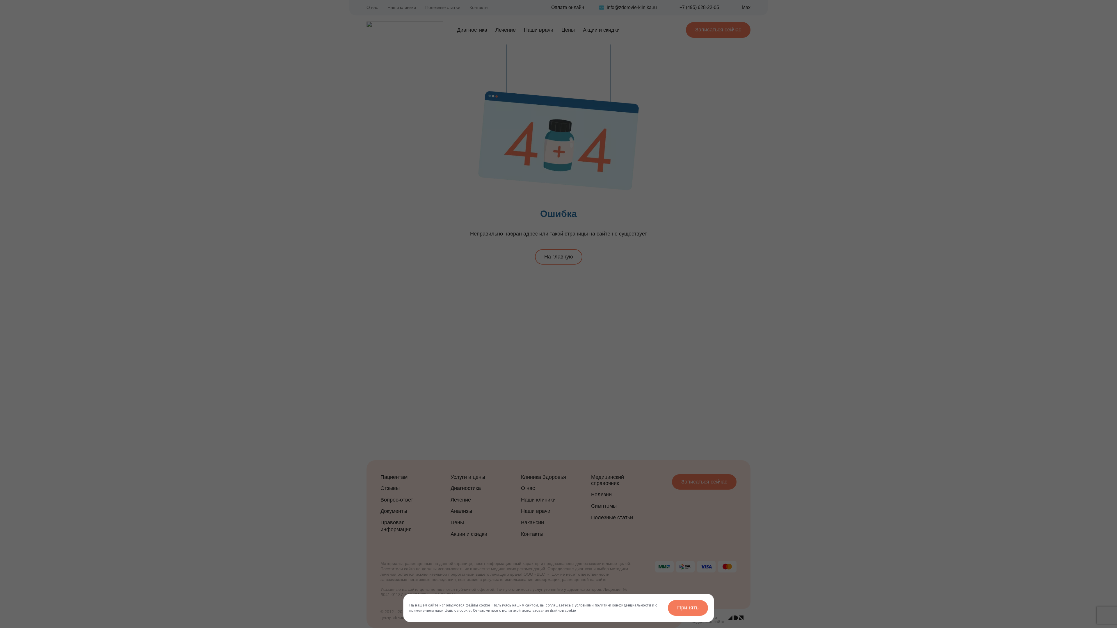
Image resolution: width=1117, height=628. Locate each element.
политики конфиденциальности (623, 605)
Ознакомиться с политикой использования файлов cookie (524, 611)
